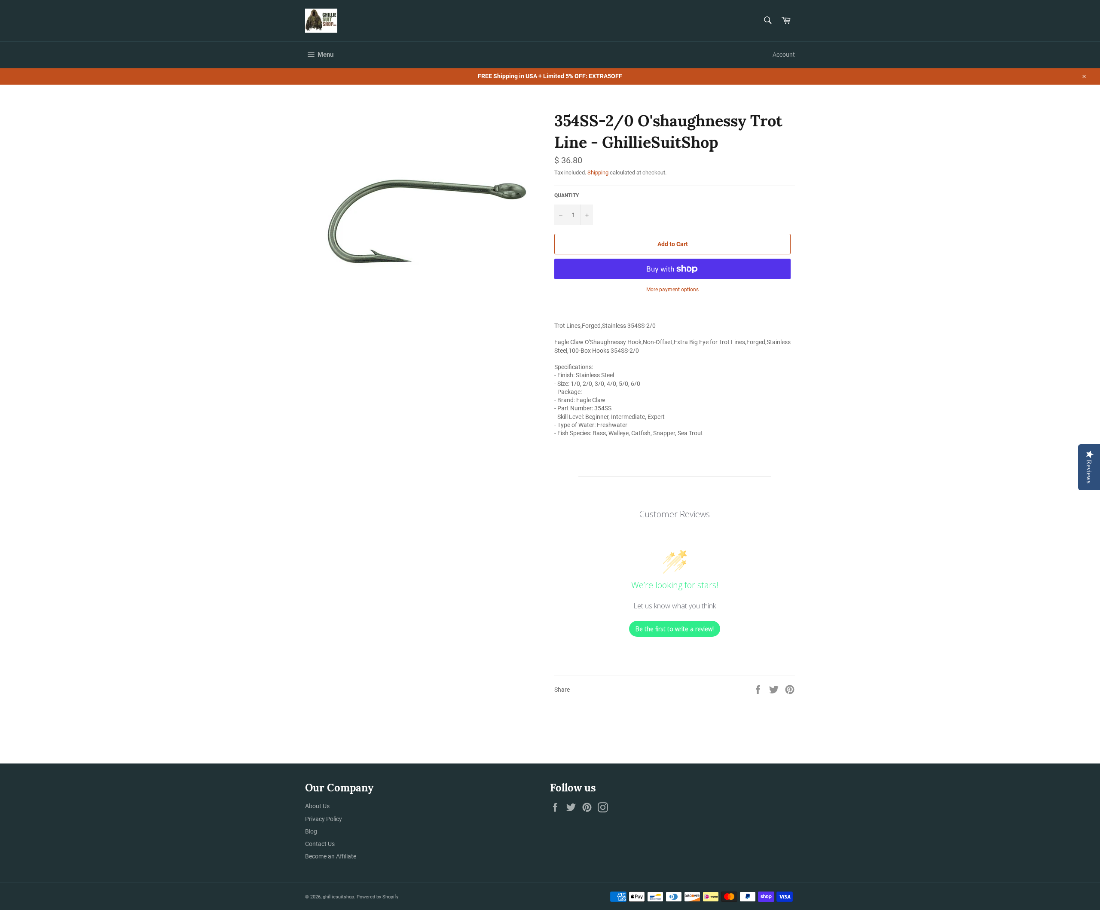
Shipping (597, 172)
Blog (311, 831)
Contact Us (320, 843)
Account (784, 54)
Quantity (566, 195)
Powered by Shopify (377, 897)
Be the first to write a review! (675, 629)
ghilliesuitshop (338, 897)
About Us (317, 806)
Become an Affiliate (330, 856)
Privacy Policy (323, 818)
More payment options (672, 290)
